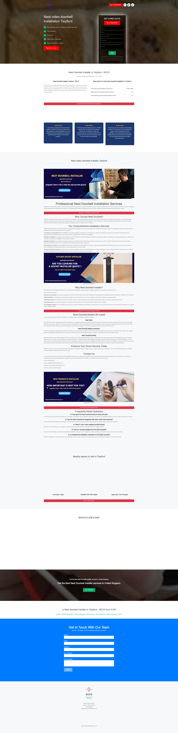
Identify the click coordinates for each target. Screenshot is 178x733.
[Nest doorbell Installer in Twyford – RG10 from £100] (89, 689)
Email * (66, 641)
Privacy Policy (89, 697)
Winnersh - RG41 (116, 614)
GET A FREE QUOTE (89, 500)
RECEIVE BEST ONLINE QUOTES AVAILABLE (89, 103)
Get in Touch (52, 48)
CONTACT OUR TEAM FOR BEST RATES (89, 310)
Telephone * (67, 647)
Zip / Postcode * (68, 653)
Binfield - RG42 (105, 614)
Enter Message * (68, 659)
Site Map (89, 698)
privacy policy (107, 60)
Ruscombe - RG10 (72, 614)
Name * (66, 634)
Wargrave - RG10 (84, 614)
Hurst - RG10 (95, 614)
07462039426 (116, 5)
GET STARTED (89, 590)
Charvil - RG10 (60, 614)
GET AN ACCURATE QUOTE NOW (89, 407)
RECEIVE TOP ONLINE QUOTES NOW (89, 213)
